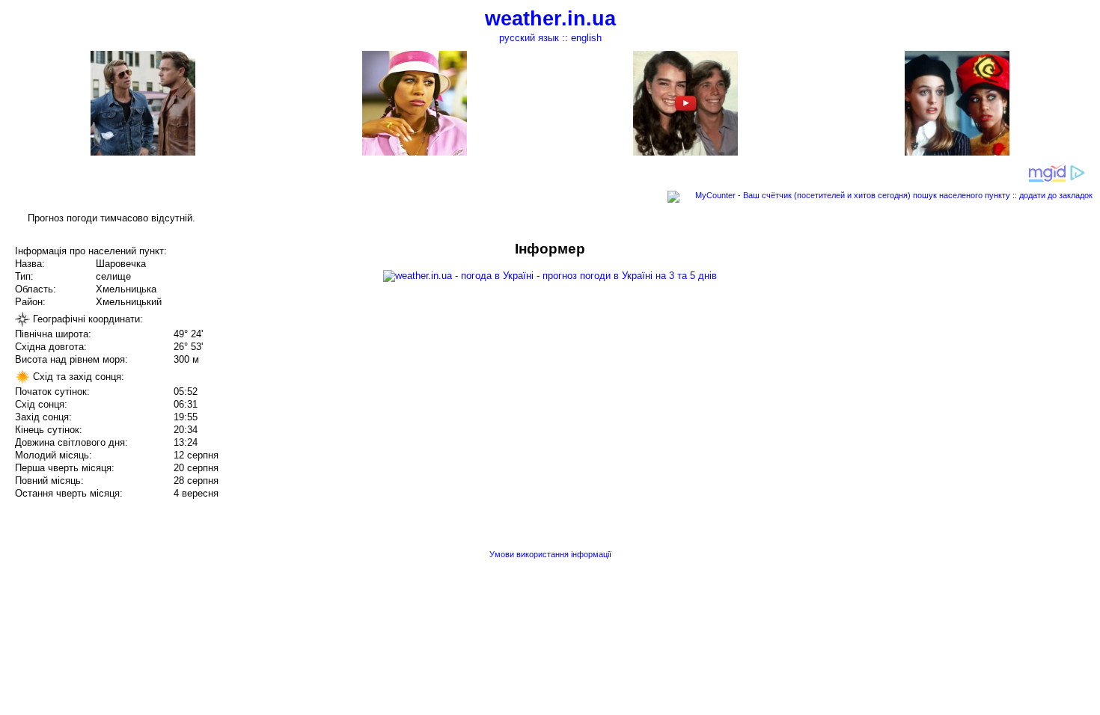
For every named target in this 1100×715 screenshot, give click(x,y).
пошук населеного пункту (961, 195)
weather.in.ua (550, 18)
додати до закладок (1056, 195)
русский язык (529, 37)
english (586, 37)
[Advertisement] (949, 345)
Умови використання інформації (550, 554)
